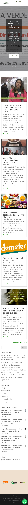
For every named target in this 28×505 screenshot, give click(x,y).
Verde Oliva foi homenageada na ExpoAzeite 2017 (11, 160)
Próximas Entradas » (20, 342)
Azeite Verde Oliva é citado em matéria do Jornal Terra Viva (12, 107)
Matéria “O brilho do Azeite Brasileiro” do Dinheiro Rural (14, 24)
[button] (24, 501)
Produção (12, 260)
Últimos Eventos (15, 219)
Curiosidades (5, 390)
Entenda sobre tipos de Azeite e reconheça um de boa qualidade (13, 310)
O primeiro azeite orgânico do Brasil (13, 362)
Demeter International (13, 258)
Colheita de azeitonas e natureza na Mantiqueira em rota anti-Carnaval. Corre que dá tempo (13, 357)
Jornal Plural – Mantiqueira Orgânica (13, 370)
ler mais (5, 133)
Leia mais (14, 56)
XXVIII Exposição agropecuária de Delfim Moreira (13, 214)
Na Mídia (16, 32)
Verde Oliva (14, 30)
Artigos (5, 260)
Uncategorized (6, 402)
